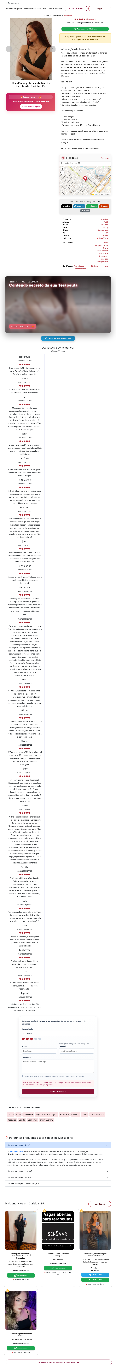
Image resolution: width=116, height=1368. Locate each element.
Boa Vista (75, 1114)
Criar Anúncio (76, 8)
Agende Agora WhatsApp (87, 29)
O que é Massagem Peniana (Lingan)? (23, 1183)
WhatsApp (93, 206)
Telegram (80, 206)
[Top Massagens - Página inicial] (14, 3)
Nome (24, 1046)
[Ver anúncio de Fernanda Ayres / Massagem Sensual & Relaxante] (95, 1230)
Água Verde (28, 1114)
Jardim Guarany (46, 1120)
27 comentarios (91, 19)
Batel (18, 1114)
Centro (11, 1114)
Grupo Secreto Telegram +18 (59, 338)
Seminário (64, 1114)
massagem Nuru (16, 1151)
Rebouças (12, 1120)
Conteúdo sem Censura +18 (35, 8)
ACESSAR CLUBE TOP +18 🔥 (22, 326)
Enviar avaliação (58, 1091)
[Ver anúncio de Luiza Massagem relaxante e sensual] (20, 1310)
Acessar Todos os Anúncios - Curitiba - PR (59, 1362)
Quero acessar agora (31, 106)
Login (100, 8)
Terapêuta (68, 15)
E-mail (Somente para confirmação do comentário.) (74, 1045)
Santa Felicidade (97, 1114)
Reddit (105, 206)
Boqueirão (32, 1120)
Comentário (26, 1057)
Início (46, 15)
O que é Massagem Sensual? (19, 1171)
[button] (85, 178)
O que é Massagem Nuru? (18, 1145)
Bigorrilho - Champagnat (46, 1114)
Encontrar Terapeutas (14, 8)
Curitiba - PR (56, 15)
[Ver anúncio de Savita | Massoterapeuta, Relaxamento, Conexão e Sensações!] (20, 1230)
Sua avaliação (27, 1029)
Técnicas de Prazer (55, 8)
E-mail (86, 211)
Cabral (85, 1114)
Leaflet (96, 194)
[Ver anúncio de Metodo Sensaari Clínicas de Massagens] (58, 1230)
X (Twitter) (67, 206)
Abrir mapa (105, 158)
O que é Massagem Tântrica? (19, 1177)
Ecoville (22, 1120)
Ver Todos (100, 1204)
